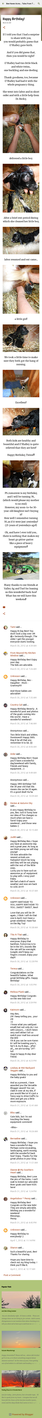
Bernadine (15, 1138)
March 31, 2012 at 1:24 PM (23, 1191)
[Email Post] (4, 605)
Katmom (14, 1009)
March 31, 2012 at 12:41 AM (24, 1105)
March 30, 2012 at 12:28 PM (24, 961)
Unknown (15, 676)
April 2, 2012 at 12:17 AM (22, 1269)
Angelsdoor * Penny (20, 1198)
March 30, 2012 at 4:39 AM (23, 645)
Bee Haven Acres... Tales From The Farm (23, 4)
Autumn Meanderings (8, 1350)
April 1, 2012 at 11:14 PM (22, 1240)
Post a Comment (12, 1275)
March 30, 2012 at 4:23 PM (23, 1060)
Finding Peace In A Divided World (12, 1390)
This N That (16, 934)
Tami (12, 627)
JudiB (13, 837)
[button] (4, 27)
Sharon (13, 1247)
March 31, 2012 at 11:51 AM (24, 1162)
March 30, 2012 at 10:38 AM (24, 927)
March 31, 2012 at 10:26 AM (24, 1131)
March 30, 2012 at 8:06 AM (23, 746)
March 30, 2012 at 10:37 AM (24, 890)
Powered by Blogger (22, 1414)
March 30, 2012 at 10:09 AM (24, 796)
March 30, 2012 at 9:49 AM (23, 772)
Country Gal (16, 704)
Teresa (13, 968)
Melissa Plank (17, 991)
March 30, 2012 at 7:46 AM (23, 723)
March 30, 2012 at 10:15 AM (24, 830)
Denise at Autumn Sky (21, 803)
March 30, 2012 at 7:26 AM (23, 669)
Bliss (12, 1112)
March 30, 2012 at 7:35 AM (23, 697)
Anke (12, 754)
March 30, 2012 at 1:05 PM (23, 984)
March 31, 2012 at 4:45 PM (23, 1222)
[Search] (39, 3)
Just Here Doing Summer (9, 1311)
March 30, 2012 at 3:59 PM (23, 1002)
